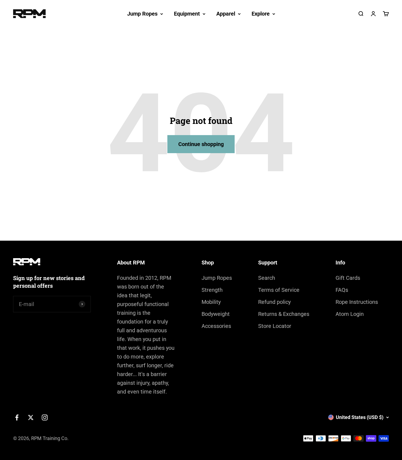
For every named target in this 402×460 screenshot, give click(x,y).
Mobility (211, 302)
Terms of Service (278, 290)
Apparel (225, 13)
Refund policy (274, 302)
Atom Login (350, 314)
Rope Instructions (357, 302)
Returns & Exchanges (283, 314)
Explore (261, 13)
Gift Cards (348, 278)
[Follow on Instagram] (44, 417)
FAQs (342, 290)
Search (266, 278)
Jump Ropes (142, 13)
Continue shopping (201, 144)
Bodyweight (216, 314)
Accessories (216, 326)
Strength (212, 290)
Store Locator (274, 326)
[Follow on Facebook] (17, 417)
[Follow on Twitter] (30, 417)
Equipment (187, 13)
